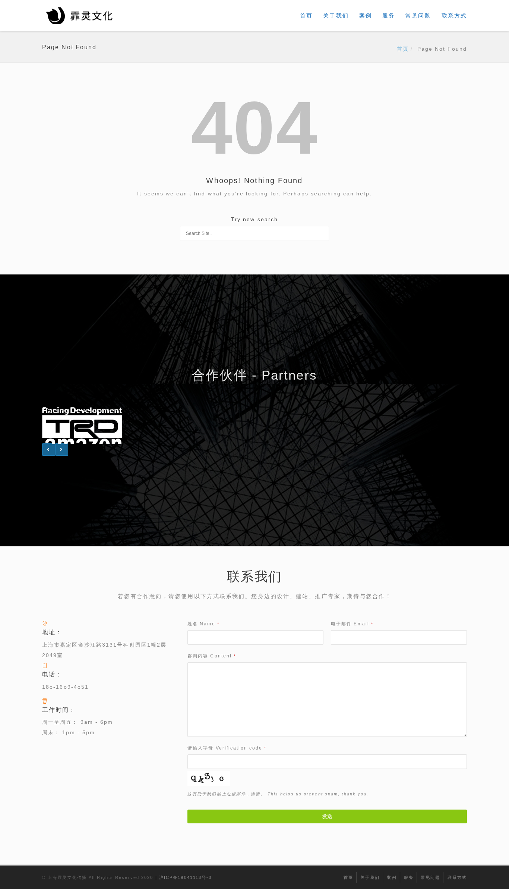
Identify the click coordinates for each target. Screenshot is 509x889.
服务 (388, 15)
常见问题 (418, 15)
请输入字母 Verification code (226, 748)
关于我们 (335, 15)
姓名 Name (203, 623)
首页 (306, 15)
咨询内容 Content (211, 656)
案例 (365, 15)
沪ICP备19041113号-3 (185, 877)
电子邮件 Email (352, 623)
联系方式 (454, 15)
